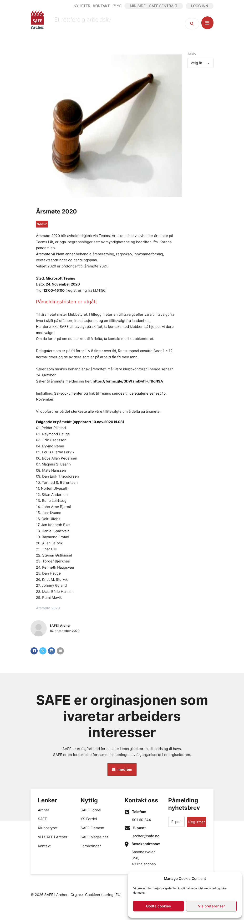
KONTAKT (101, 6)
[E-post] (60, 650)
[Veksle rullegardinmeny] (207, 22)
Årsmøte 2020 (56, 211)
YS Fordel (89, 819)
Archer (43, 810)
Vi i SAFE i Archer (52, 837)
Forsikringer (91, 846)
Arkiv (192, 54)
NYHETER (82, 6)
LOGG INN (199, 6)
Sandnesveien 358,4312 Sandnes (144, 858)
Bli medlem (122, 769)
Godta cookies (158, 906)
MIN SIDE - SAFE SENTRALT (154, 6)
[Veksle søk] (192, 23)
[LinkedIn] (51, 650)
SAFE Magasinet (94, 837)
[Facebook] (34, 650)
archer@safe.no (146, 836)
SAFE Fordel (91, 810)
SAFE (42, 819)
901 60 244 (141, 820)
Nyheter (42, 224)
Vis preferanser (211, 906)
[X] (42, 650)
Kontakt (44, 846)
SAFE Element (92, 828)
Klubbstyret (47, 828)
